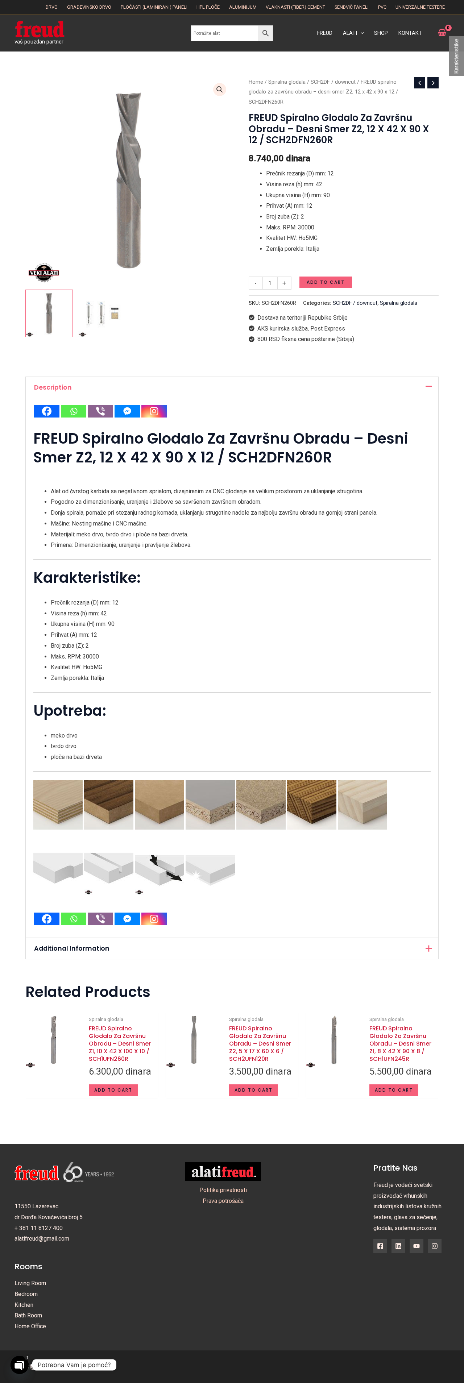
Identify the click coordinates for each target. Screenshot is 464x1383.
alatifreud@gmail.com (41, 1238)
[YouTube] (416, 1246)
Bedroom (26, 1294)
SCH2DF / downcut (333, 82)
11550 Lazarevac (36, 1206)
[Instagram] (154, 411)
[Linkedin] (398, 1246)
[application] (360, 33)
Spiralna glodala (287, 82)
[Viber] (100, 411)
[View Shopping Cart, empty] (442, 33)
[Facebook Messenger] (127, 411)
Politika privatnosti (223, 1190)
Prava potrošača (223, 1200)
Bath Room (28, 1315)
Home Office (30, 1326)
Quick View (54, 1091)
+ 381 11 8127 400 (38, 1228)
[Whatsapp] (73, 411)
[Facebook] (46, 411)
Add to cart (326, 282)
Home (256, 82)
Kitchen (23, 1304)
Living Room (30, 1283)
